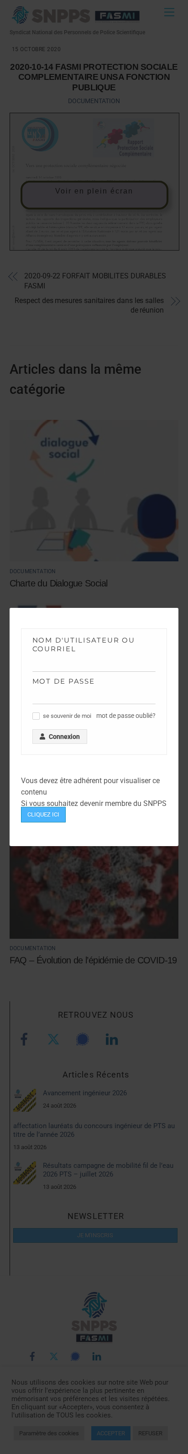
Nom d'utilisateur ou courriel (84, 644)
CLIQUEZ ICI (43, 814)
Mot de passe (63, 681)
